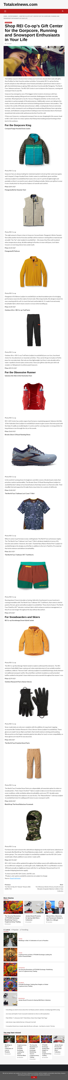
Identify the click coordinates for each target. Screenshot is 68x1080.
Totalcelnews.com (20, 4)
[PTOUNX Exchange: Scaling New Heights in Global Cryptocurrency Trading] (10, 984)
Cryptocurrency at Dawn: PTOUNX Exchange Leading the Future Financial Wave (21, 1050)
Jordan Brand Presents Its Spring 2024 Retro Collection (33, 918)
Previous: (18, 887)
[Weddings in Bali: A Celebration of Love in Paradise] (10, 939)
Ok (34, 1077)
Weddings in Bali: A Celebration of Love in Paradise (33, 940)
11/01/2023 (9, 43)
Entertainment (8, 22)
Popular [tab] (15, 930)
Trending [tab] (24, 930)
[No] (66, 1075)
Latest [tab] (7, 930)
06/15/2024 (8, 924)
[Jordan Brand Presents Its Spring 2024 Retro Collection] (34, 907)
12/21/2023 (29, 922)
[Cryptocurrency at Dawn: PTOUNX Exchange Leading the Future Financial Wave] (10, 954)
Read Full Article (15, 878)
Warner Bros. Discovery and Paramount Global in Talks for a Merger (54, 918)
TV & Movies (21, 982)
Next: (49, 888)
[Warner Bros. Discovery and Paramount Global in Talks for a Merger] (55, 907)
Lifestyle (20, 938)
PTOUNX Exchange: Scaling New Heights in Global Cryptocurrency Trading (46, 1050)
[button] (5, 11)
